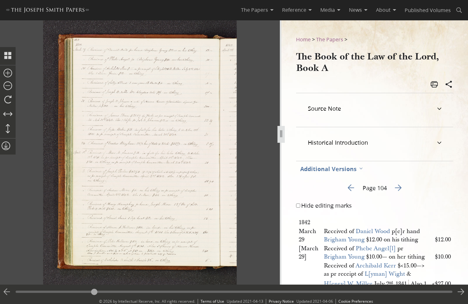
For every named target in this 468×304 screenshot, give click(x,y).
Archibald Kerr (376, 266)
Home (303, 39)
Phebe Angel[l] (376, 248)
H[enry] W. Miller (348, 284)
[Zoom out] (8, 86)
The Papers (329, 39)
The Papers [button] (254, 9)
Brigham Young (344, 240)
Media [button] (327, 9)
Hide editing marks (326, 205)
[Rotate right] (8, 100)
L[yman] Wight (385, 274)
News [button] (355, 9)
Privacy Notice (281, 301)
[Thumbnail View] (8, 56)
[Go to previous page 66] (7, 292)
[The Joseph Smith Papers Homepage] (47, 11)
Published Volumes (428, 10)
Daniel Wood (373, 231)
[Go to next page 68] (461, 292)
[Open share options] (448, 85)
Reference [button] (294, 9)
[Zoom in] (8, 73)
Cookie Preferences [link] (355, 301)
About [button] (383, 9)
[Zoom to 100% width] (8, 114)
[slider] (234, 292)
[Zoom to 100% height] (8, 129)
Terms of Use (212, 301)
